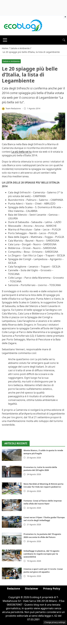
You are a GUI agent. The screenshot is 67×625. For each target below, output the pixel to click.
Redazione (13, 588)
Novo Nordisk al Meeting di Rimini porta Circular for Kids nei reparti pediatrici (43, 485)
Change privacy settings (54, 622)
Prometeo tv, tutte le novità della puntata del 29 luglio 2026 (40, 468)
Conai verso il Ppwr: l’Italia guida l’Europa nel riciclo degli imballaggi (44, 519)
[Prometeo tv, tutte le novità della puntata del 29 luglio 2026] (12, 472)
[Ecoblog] (23, 25)
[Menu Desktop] (5, 40)
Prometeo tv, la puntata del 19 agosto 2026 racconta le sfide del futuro (42, 535)
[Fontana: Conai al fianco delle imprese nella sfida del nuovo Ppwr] (12, 505)
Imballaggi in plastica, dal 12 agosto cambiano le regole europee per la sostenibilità (41, 553)
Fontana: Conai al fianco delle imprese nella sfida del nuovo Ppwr (43, 502)
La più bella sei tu (21, 151)
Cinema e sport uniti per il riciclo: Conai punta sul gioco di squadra (43, 570)
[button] (64, 40)
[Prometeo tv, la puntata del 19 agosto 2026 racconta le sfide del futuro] (12, 538)
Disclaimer (31, 588)
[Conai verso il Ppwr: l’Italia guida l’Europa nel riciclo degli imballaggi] (12, 522)
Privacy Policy (51, 588)
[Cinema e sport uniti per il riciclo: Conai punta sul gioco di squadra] (12, 573)
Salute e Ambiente (11, 61)
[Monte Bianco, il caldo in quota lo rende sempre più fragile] (12, 455)
